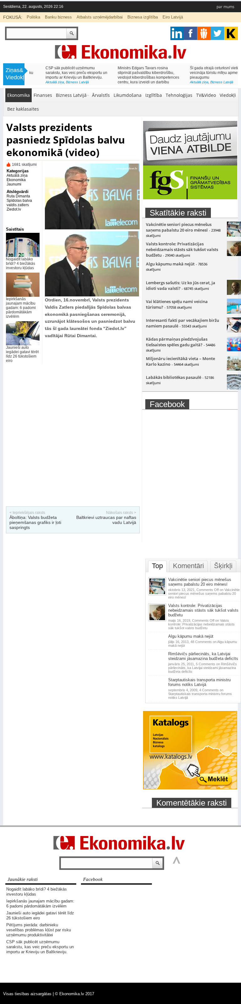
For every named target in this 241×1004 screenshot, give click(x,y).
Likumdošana (128, 95)
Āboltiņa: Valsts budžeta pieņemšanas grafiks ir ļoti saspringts (35, 522)
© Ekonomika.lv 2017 (74, 993)
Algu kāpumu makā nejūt (170, 264)
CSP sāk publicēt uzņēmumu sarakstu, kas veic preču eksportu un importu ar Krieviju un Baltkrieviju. (60, 73)
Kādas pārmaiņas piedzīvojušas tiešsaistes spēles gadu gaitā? (176, 342)
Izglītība (153, 95)
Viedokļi (228, 95)
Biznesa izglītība (142, 17)
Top (157, 566)
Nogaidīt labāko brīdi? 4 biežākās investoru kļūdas (20, 263)
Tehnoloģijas (179, 95)
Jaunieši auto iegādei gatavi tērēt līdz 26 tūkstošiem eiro (22, 354)
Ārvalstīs (101, 95)
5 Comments (202, 667)
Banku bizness (58, 17)
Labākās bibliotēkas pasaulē (173, 377)
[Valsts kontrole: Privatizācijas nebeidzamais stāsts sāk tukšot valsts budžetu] (158, 620)
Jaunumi (14, 184)
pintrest (204, 33)
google (177, 33)
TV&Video (206, 95)
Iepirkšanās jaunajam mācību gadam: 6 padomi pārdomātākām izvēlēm (21, 308)
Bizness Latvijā (61, 82)
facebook (190, 33)
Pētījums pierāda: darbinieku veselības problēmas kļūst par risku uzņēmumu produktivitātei (38, 930)
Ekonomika (18, 95)
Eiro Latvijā (173, 17)
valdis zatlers (18, 205)
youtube (231, 33)
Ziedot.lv (14, 209)
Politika (33, 17)
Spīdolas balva (19, 200)
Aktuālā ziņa (38, 82)
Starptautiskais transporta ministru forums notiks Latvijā (199, 682)
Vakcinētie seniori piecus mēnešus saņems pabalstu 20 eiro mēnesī (179, 227)
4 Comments (200, 693)
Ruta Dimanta (18, 196)
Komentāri (188, 566)
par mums (225, 6)
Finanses (43, 95)
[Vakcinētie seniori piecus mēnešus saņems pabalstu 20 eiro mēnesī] (158, 594)
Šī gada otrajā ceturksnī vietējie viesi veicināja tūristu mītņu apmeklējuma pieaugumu (205, 73)
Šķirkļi (223, 566)
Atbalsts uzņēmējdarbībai (100, 17)
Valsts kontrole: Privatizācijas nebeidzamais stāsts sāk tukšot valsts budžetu (182, 249)
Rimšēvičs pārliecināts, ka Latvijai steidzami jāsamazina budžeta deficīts (203, 656)
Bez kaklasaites (23, 109)
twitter (217, 33)
